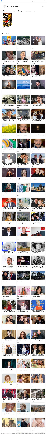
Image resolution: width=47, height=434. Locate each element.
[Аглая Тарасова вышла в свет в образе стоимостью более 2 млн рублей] (23, 337)
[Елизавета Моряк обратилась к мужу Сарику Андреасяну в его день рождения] (38, 366)
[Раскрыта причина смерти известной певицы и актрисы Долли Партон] (9, 190)
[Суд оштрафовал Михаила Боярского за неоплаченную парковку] (9, 395)
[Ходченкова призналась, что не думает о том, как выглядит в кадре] (23, 263)
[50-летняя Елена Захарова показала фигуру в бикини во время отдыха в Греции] (9, 175)
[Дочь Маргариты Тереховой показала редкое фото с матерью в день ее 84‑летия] (9, 57)
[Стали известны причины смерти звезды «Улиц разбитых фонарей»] (38, 131)
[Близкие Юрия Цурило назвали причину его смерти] (38, 146)
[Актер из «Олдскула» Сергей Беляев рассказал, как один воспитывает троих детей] (23, 72)
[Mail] (1, 1)
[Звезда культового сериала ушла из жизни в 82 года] (38, 248)
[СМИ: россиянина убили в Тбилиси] (38, 410)
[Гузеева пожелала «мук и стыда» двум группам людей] (38, 292)
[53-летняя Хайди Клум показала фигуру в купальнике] (9, 292)
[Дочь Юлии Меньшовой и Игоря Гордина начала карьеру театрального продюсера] (38, 116)
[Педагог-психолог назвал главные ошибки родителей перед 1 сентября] (23, 366)
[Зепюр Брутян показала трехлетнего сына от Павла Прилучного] (9, 322)
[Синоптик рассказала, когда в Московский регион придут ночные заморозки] (23, 278)
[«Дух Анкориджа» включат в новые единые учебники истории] (9, 278)
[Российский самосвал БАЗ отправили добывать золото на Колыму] (38, 278)
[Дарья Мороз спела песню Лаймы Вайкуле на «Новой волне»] (9, 160)
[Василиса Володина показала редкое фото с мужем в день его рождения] (38, 307)
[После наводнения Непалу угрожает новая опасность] (38, 395)
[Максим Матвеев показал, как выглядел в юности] (38, 87)
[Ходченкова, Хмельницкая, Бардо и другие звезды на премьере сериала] (23, 351)
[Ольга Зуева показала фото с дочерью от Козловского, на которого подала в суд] (9, 351)
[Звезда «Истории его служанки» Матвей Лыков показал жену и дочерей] (9, 366)
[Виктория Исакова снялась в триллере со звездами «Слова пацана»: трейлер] (23, 410)
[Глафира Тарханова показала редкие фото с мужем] (9, 87)
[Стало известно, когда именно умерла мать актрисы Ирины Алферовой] (23, 395)
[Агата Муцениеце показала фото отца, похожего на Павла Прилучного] (9, 337)
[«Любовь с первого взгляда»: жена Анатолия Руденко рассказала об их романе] (38, 43)
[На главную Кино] (3, 1)
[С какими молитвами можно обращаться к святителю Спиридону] (9, 43)
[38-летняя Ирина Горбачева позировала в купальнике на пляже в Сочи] (23, 307)
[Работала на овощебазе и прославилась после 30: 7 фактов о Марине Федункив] (9, 381)
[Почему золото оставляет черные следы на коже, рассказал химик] (38, 425)
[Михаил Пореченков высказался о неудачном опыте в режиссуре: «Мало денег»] (9, 234)
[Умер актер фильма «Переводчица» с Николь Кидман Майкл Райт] (9, 410)
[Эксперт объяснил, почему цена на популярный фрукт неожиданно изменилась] (9, 146)
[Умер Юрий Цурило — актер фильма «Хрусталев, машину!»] (23, 131)
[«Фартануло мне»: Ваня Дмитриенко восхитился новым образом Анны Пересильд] (23, 101)
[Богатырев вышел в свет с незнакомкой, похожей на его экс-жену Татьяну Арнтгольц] (9, 72)
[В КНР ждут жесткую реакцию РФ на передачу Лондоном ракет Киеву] (23, 116)
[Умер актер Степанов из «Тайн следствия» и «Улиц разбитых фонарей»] (9, 116)
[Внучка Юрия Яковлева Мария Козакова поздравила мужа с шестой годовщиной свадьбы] (38, 101)
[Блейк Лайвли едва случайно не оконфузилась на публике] (9, 219)
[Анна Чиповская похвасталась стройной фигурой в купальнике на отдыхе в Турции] (9, 425)
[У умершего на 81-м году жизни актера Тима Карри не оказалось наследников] (38, 322)
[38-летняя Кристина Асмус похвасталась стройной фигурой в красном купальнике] (9, 307)
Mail (1, 433)
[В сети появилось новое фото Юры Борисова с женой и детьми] (38, 175)
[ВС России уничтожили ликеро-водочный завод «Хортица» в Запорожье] (23, 248)
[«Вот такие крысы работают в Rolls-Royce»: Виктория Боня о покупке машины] (23, 57)
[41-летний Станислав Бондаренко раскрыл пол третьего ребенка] (23, 322)
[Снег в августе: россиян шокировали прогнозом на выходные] (23, 219)
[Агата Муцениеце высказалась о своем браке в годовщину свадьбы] (23, 160)
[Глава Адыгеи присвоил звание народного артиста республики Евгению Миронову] (9, 263)
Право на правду (6, 26)
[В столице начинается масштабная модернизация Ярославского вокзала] (38, 190)
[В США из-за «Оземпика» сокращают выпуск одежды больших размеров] (23, 190)
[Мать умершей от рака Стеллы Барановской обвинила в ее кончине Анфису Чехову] (23, 175)
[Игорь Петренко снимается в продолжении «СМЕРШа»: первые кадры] (23, 425)
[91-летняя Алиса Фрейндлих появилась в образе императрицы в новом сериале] (23, 146)
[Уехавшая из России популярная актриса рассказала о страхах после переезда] (23, 234)
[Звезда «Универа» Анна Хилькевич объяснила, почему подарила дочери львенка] (23, 381)
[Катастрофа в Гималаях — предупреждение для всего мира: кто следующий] (23, 43)
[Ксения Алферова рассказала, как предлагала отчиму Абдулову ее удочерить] (38, 263)
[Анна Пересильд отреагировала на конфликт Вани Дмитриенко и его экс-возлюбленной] (38, 204)
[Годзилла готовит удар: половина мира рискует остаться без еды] (23, 87)
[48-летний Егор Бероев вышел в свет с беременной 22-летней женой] (38, 337)
